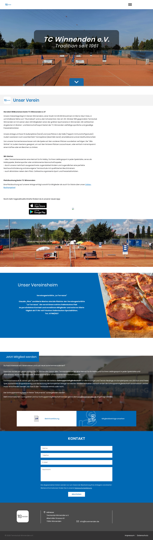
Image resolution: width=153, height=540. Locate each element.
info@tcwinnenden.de (89, 521)
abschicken (76, 494)
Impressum (130, 535)
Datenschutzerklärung (83, 488)
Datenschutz (142, 535)
